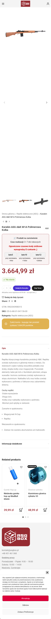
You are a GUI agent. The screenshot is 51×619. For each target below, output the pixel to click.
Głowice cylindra (35, 490)
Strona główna (8, 214)
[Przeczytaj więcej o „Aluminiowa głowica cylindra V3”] (45, 510)
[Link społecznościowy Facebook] (9, 301)
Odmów (25, 605)
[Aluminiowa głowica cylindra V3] (37, 475)
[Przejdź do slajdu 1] (23, 517)
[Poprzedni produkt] (3, 221)
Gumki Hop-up (10, 490)
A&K (47, 228)
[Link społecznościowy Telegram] (15, 301)
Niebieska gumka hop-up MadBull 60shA (11, 496)
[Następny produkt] (9, 221)
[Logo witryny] (25, 3)
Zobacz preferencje (26, 612)
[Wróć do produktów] (6, 221)
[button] (47, 572)
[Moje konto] (47, 3)
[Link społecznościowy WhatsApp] (12, 301)
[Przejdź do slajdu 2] (25, 517)
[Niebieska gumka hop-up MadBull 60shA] (13, 475)
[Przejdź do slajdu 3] (28, 517)
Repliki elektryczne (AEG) (27, 214)
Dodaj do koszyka (21, 288)
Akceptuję (25, 598)
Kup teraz (37, 288)
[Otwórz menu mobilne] (3, 3)
